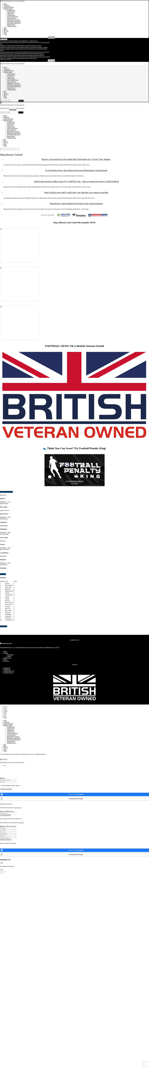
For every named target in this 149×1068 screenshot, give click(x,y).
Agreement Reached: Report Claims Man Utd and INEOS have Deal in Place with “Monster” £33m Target (24, 52)
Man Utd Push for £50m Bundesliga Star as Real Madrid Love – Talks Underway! (19, 40)
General (6, 668)
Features (5, 653)
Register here (17, 807)
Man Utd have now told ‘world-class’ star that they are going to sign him (76, 192)
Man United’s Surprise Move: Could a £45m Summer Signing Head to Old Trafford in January (22, 53)
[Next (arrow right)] (2, 873)
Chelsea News (11, 15)
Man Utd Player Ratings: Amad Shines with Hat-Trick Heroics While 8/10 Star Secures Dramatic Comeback (25, 56)
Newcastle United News (13, 23)
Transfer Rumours (9, 7)
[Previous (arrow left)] (0, 873)
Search (21, 100)
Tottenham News (11, 26)
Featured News (8, 672)
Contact (9, 656)
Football (7, 669)
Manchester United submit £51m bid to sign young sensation (76, 203)
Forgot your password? (6, 804)
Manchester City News (13, 20)
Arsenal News (11, 12)
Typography (10, 654)
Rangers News (11, 24)
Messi (5, 29)
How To (6, 31)
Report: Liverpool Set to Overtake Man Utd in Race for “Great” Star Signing (76, 159)
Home (5, 4)
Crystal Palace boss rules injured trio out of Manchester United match (76, 170)
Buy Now (6, 661)
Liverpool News (11, 18)
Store (5, 32)
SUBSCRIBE (51, 37)
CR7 (5, 27)
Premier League (8, 8)
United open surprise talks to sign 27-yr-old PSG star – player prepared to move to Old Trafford (76, 181)
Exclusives (7, 5)
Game (5, 34)
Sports (5, 659)
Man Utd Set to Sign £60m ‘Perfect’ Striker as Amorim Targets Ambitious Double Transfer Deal (22, 55)
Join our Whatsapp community (10, 149)
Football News (11, 10)
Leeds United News (12, 16)
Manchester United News (14, 21)
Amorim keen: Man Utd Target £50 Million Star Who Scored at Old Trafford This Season (20, 45)
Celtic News (10, 13)
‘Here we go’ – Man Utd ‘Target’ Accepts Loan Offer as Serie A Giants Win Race (18, 58)
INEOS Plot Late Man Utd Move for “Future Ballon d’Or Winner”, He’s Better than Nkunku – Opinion (24, 47)
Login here (21, 822)
